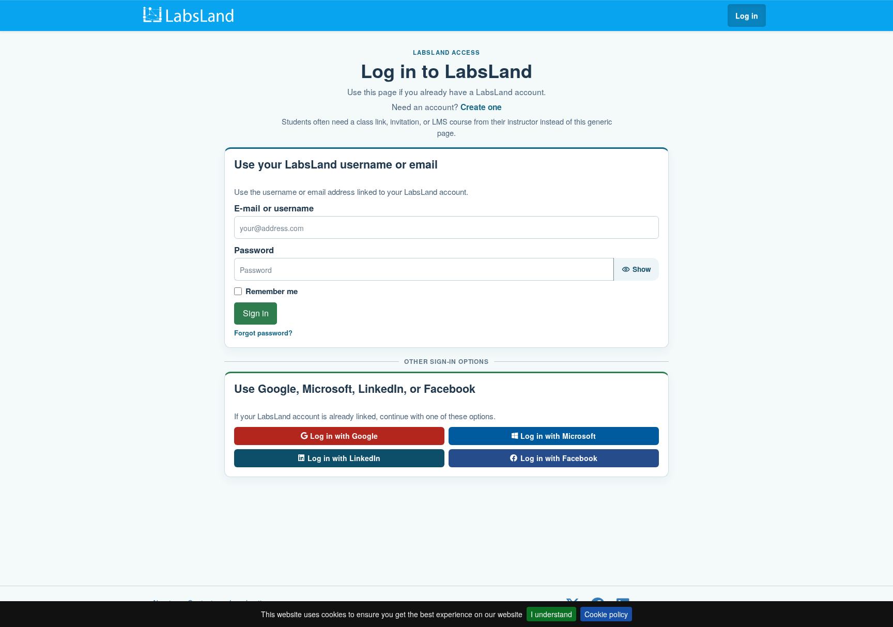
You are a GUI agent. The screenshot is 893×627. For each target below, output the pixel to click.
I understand (551, 614)
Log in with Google (344, 436)
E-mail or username (274, 208)
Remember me (271, 291)
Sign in (256, 313)
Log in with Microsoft (558, 436)
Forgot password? (263, 333)
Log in (746, 15)
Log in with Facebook (558, 458)
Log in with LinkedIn (343, 458)
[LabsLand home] (191, 15)
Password (254, 250)
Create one (481, 107)
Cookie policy (606, 614)
